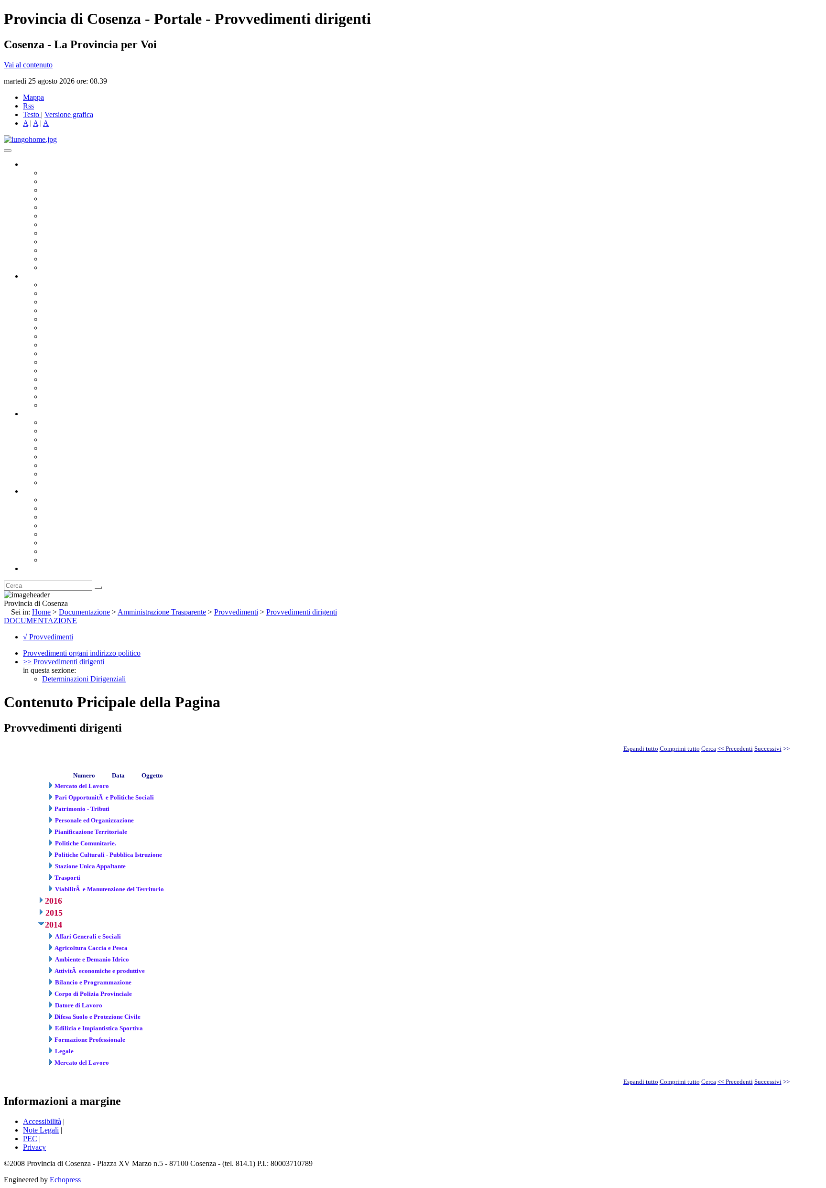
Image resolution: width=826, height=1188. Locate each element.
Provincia (37, 491)
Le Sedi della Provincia (77, 517)
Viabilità (54, 388)
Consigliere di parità (72, 224)
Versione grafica (68, 114)
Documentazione (48, 414)
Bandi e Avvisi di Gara (76, 431)
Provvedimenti (236, 612)
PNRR (52, 345)
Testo (31, 114)
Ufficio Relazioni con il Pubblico (91, 242)
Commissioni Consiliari (77, 207)
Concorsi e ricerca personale (84, 439)
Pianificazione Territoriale (81, 362)
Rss (28, 106)
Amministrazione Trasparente (86, 457)
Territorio (56, 534)
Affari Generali (65, 293)
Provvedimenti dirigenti (301, 612)
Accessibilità (42, 1121)
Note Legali (41, 1130)
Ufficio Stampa (65, 250)
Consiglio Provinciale (74, 181)
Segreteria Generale (71, 396)
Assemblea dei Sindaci (76, 198)
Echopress (65, 1180)
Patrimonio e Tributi (72, 336)
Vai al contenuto (28, 65)
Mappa (33, 97)
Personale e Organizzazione (84, 310)
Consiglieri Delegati (72, 190)
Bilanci (53, 448)
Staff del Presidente (71, 405)
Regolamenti (61, 482)
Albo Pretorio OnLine (75, 422)
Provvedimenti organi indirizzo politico (82, 653)
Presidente (57, 173)
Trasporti (55, 353)
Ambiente (57, 371)
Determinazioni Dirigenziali (84, 679)
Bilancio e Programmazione (84, 302)
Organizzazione (46, 276)
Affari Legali (61, 319)
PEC (30, 1138)
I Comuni (56, 543)
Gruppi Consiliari (68, 216)
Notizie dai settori (68, 259)
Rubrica (34, 568)
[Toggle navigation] (7, 150)
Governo (36, 164)
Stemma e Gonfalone (74, 500)
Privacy (34, 1147)
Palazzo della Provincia (77, 508)
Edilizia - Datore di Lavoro (82, 379)
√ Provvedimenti (48, 637)
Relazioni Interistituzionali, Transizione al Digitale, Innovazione (138, 328)
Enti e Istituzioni (66, 560)
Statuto (52, 474)
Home (41, 612)
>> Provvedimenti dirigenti (63, 662)
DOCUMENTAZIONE (40, 620)
